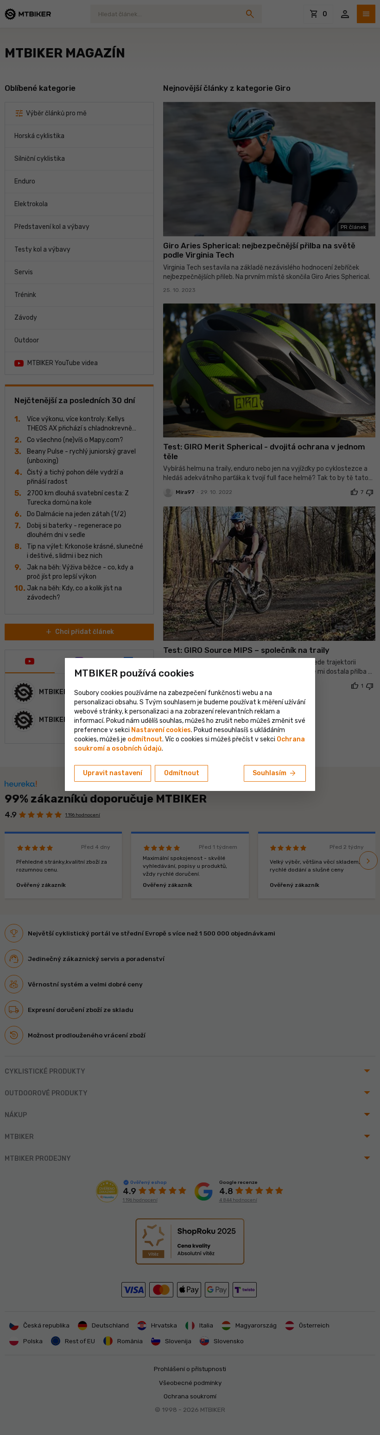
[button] (144, 739)
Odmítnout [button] (181, 773)
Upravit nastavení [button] (112, 773)
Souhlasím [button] (275, 773)
